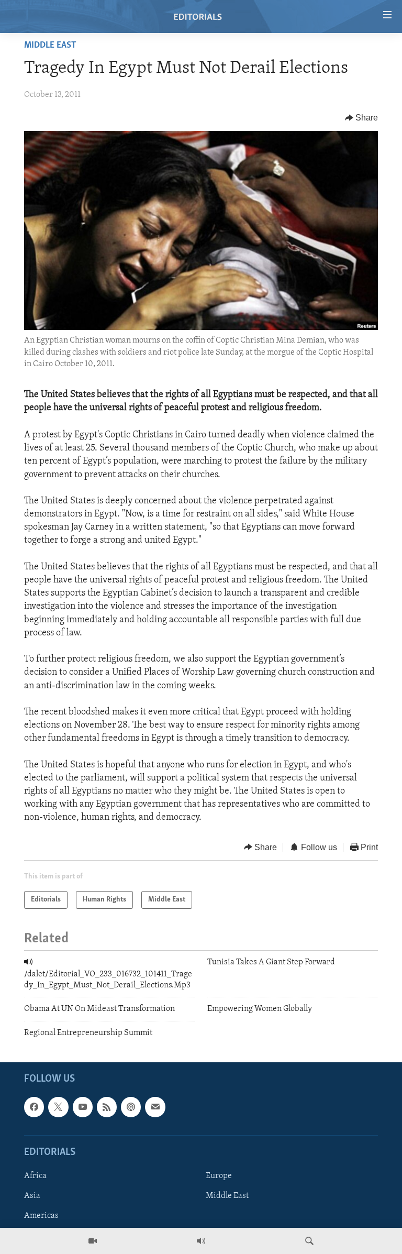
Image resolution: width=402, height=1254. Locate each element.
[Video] (92, 1241)
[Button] (361, 118)
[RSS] (107, 1107)
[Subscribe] (155, 1107)
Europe (219, 1176)
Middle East (50, 45)
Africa (35, 1176)
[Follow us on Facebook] (34, 1107)
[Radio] (201, 1241)
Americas (41, 1216)
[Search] (309, 1241)
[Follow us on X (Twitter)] (58, 1107)
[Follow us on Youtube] (83, 1107)
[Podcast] (131, 1107)
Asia (32, 1196)
